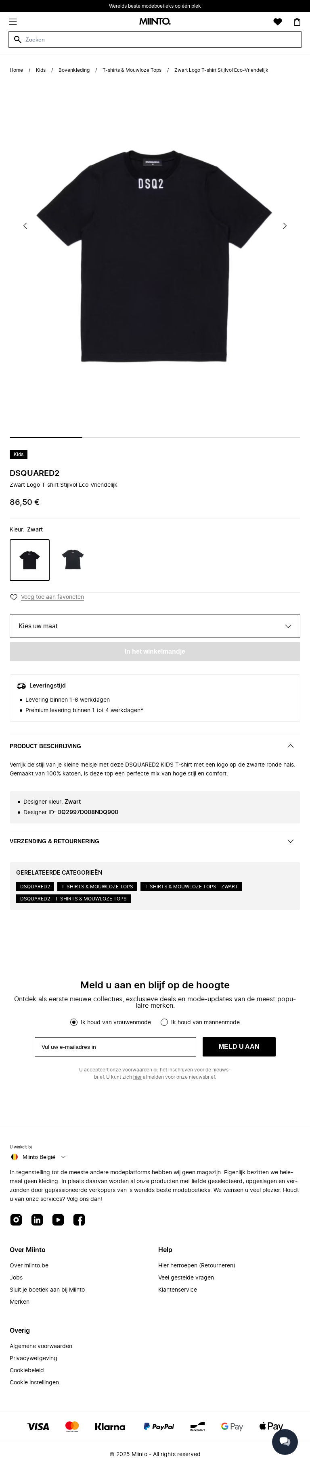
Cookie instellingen (34, 1383)
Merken (19, 1302)
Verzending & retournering (54, 841)
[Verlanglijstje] (277, 21)
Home (16, 70)
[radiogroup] (155, 1022)
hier (137, 1077)
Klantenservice (177, 1290)
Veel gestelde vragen (186, 1278)
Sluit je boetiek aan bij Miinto (47, 1290)
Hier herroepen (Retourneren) (196, 1266)
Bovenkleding (74, 70)
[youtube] (58, 1220)
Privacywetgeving (33, 1358)
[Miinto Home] (155, 22)
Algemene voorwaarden (41, 1346)
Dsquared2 (34, 473)
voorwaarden (137, 1069)
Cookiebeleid (27, 1370)
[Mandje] (297, 21)
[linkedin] (37, 1220)
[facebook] (79, 1220)
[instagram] (16, 1220)
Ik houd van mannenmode (205, 1022)
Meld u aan (239, 1046)
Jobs (16, 1278)
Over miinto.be (29, 1266)
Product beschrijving (45, 746)
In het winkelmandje (155, 651)
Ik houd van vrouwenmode (116, 1022)
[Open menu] (13, 21)
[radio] (74, 1022)
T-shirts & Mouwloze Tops (132, 70)
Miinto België (39, 1157)
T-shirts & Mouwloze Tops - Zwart (191, 886)
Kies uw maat (38, 626)
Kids (41, 70)
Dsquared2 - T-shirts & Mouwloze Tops (73, 898)
